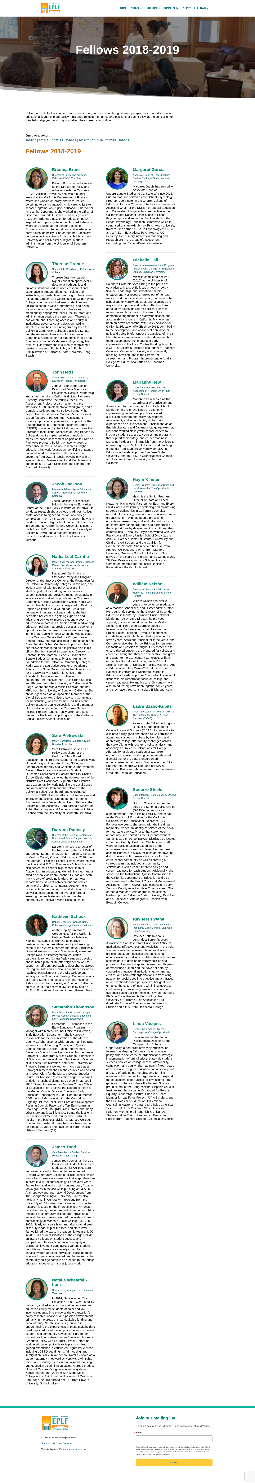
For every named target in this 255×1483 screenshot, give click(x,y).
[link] (51, 13)
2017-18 (110, 140)
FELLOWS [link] (200, 8)
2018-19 (97, 140)
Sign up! (174, 1462)
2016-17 (123, 140)
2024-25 (31, 140)
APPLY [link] (187, 8)
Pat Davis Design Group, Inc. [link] (72, 1449)
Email (139, 1432)
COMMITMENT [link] (171, 8)
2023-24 (44, 140)
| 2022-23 (56, 140)
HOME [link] (123, 8)
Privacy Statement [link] (63, 1443)
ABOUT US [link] (137, 8)
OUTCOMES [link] (153, 8)
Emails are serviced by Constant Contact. (155, 1454)
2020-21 (70, 140)
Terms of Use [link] (47, 1443)
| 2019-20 (83, 140)
